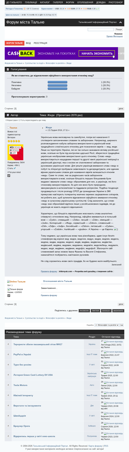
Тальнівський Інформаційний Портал (98, 22)
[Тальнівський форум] (9, 296)
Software (92, 426)
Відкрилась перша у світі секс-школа (34, 436)
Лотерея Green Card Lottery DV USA (33, 375)
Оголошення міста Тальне (57, 281)
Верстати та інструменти (27, 405)
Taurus (13, 127)
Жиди (49, 127)
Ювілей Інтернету (23, 395)
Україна (92, 344)
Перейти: (90, 325)
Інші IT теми (92, 354)
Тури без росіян (22, 364)
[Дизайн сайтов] (9, 176)
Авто (92, 385)
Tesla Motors (20, 385)
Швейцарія (20, 415)
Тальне (21, 281)
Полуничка (92, 436)
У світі (92, 365)
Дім (91, 406)
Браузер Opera (22, 426)
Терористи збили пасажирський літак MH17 (38, 344)
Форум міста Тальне (25, 22)
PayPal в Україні (22, 354)
